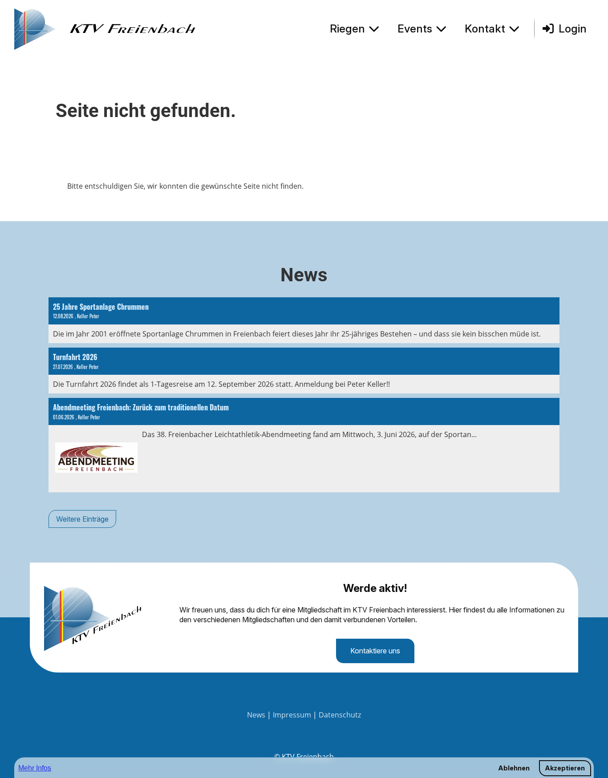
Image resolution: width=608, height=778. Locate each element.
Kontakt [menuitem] (485, 28)
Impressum (292, 715)
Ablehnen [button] (514, 768)
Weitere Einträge (82, 519)
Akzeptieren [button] (565, 768)
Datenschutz (340, 715)
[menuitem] (356, 28)
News (256, 715)
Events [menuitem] (414, 28)
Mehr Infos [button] (34, 768)
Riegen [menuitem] (347, 28)
